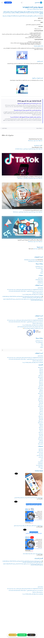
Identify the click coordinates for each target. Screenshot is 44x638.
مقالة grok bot (40, 287)
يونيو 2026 (41, 370)
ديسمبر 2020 (41, 416)
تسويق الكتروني (40, 463)
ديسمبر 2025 (41, 375)
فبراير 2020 (41, 429)
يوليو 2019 (41, 440)
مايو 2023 (41, 395)
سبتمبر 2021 (41, 404)
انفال (42, 261)
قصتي (42, 271)
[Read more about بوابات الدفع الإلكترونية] (38, 145)
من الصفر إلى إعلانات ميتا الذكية (38, 292)
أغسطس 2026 (40, 367)
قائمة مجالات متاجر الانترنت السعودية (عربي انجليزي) (30, 240)
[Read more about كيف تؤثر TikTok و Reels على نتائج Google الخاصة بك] (22, 164)
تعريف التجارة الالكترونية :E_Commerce (33, 210)
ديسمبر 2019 (41, 432)
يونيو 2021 (41, 409)
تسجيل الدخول (40, 277)
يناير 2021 (41, 414)
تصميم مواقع (41, 466)
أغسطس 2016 (40, 443)
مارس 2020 (41, 427)
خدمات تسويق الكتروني (39, 266)
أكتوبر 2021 (41, 403)
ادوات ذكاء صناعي (40, 452)
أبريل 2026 (41, 372)
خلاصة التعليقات (40, 281)
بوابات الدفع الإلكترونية (37, 147)
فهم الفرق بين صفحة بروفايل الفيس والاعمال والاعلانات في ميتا (33, 294)
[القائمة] (2, 3)
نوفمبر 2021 (41, 401)
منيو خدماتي (8, 2)
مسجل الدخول (35, 248)
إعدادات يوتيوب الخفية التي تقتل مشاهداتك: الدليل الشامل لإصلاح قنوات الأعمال (30, 326)
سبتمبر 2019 (41, 437)
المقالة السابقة (39, 128)
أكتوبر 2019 (41, 435)
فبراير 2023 (41, 396)
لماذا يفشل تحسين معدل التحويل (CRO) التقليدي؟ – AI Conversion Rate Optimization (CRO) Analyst (26, 291)
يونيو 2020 (41, 424)
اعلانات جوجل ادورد (40, 455)
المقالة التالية (4, 128)
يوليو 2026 (41, 369)
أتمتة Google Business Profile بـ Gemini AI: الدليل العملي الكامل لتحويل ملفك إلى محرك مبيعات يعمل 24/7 (25, 289)
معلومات (41, 272)
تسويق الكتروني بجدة (39, 342)
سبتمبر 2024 (41, 386)
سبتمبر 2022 (41, 398)
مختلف (42, 468)
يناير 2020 (41, 430)
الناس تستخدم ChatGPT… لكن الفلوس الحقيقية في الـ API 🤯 (33, 328)
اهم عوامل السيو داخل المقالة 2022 (30, 259)
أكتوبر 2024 (41, 385)
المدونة (42, 460)
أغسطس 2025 (40, 377)
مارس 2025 (41, 382)
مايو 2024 (41, 390)
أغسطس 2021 (40, 406)
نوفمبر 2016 (41, 442)
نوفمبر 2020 (41, 417)
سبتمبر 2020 (41, 421)
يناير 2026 (41, 373)
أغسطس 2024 (40, 388)
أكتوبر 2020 (41, 419)
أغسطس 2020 (40, 422)
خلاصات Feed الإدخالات (39, 279)
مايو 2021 (41, 411)
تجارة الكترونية (40, 461)
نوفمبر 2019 (41, 434)
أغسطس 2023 (40, 393)
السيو (42, 458)
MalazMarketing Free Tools (35, 139)
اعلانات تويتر (41, 453)
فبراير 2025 (41, 383)
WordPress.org (40, 282)
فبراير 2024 (41, 391)
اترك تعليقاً (41, 9)
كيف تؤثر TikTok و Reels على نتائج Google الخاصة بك (29, 176)
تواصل (42, 269)
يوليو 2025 (41, 378)
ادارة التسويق (41, 448)
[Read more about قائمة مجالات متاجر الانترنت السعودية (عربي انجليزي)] (22, 227)
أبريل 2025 (41, 380)
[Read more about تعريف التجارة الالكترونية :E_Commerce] (22, 195)
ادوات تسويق (41, 450)
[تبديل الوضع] (22, 3)
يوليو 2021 (41, 408)
